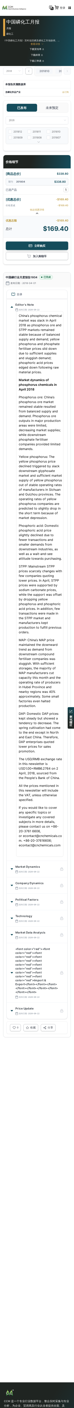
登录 (62, 7)
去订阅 (65, 92)
